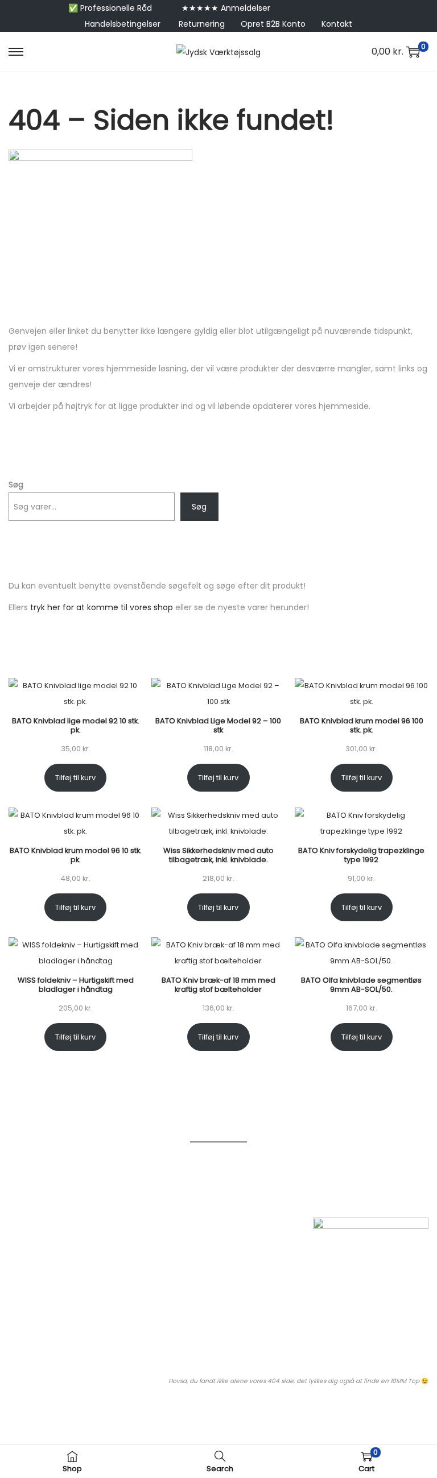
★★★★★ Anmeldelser (226, 8)
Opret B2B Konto (273, 24)
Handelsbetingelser (122, 24)
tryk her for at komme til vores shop (101, 607)
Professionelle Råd (116, 8)
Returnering (202, 24)
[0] (413, 52)
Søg (16, 484)
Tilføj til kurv (75, 777)
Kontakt (336, 24)
